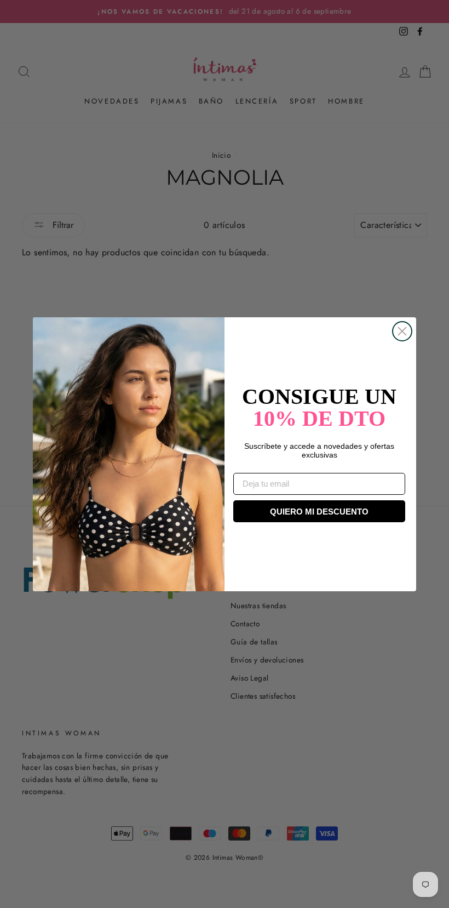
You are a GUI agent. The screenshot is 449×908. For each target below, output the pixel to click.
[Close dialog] (402, 331)
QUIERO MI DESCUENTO (319, 511)
